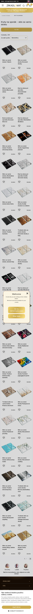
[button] (16, 611)
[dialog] (16, 602)
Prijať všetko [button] (16, 607)
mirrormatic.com (16, 310)
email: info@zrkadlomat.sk (10, 1)
